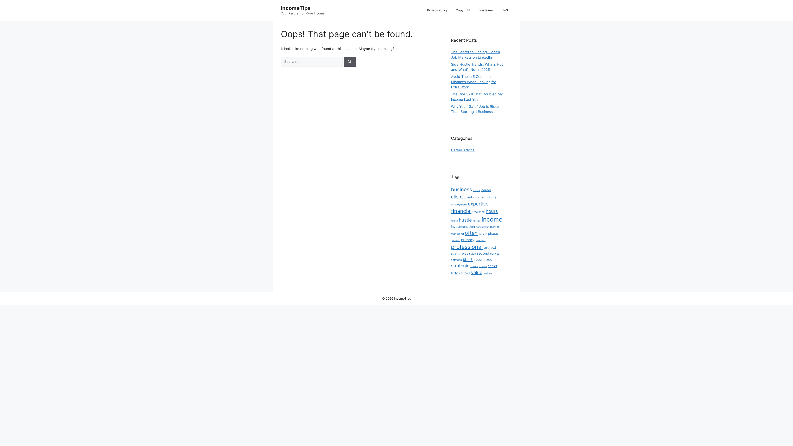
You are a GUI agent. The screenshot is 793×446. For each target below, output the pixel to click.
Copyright (463, 10)
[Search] (350, 62)
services (456, 259)
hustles (477, 220)
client (457, 196)
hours (492, 211)
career (486, 190)
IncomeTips (296, 8)
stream (474, 266)
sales (472, 253)
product (480, 240)
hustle (465, 220)
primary (467, 239)
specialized (483, 259)
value (476, 272)
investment (459, 227)
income (492, 219)
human (454, 220)
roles (464, 253)
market (494, 226)
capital (476, 190)
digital (492, 197)
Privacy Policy (437, 10)
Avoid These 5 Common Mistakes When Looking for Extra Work (473, 82)
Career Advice (463, 150)
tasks (492, 266)
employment (459, 204)
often (471, 233)
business (461, 189)
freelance (478, 212)
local (472, 226)
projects (455, 254)
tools (467, 273)
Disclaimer (486, 10)
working (487, 273)
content (481, 197)
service (495, 253)
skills (468, 259)
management (482, 227)
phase (493, 233)
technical (457, 273)
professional (467, 246)
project (490, 247)
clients (469, 197)
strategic (460, 265)
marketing (457, 233)
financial (461, 211)
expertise (478, 203)
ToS (505, 10)
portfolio (455, 240)
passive (483, 234)
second (483, 253)
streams (483, 266)
